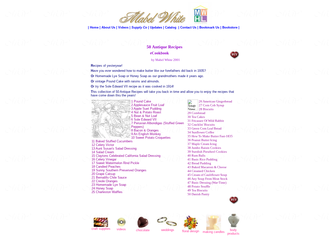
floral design (190, 231)
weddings (167, 230)
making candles (214, 232)
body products (233, 231)
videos (121, 229)
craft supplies (101, 229)
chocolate (143, 230)
